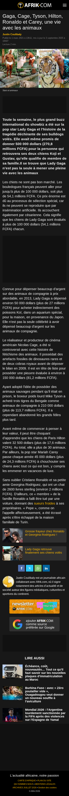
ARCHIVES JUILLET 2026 (25, 787)
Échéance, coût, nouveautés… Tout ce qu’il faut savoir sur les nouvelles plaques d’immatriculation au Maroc (45, 673)
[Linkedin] (46, 568)
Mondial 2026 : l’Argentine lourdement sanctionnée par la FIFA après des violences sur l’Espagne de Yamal (45, 714)
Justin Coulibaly (12, 34)
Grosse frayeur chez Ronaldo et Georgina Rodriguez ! (44, 533)
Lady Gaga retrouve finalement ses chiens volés (43, 551)
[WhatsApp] (38, 568)
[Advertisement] (34, 104)
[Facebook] (21, 568)
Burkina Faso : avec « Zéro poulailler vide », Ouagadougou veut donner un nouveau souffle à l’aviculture (44, 694)
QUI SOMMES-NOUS (23, 784)
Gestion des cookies (47, 787)
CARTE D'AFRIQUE (27, 780)
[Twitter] (29, 568)
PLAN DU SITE (44, 780)
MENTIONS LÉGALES (45, 784)
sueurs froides (44, 503)
